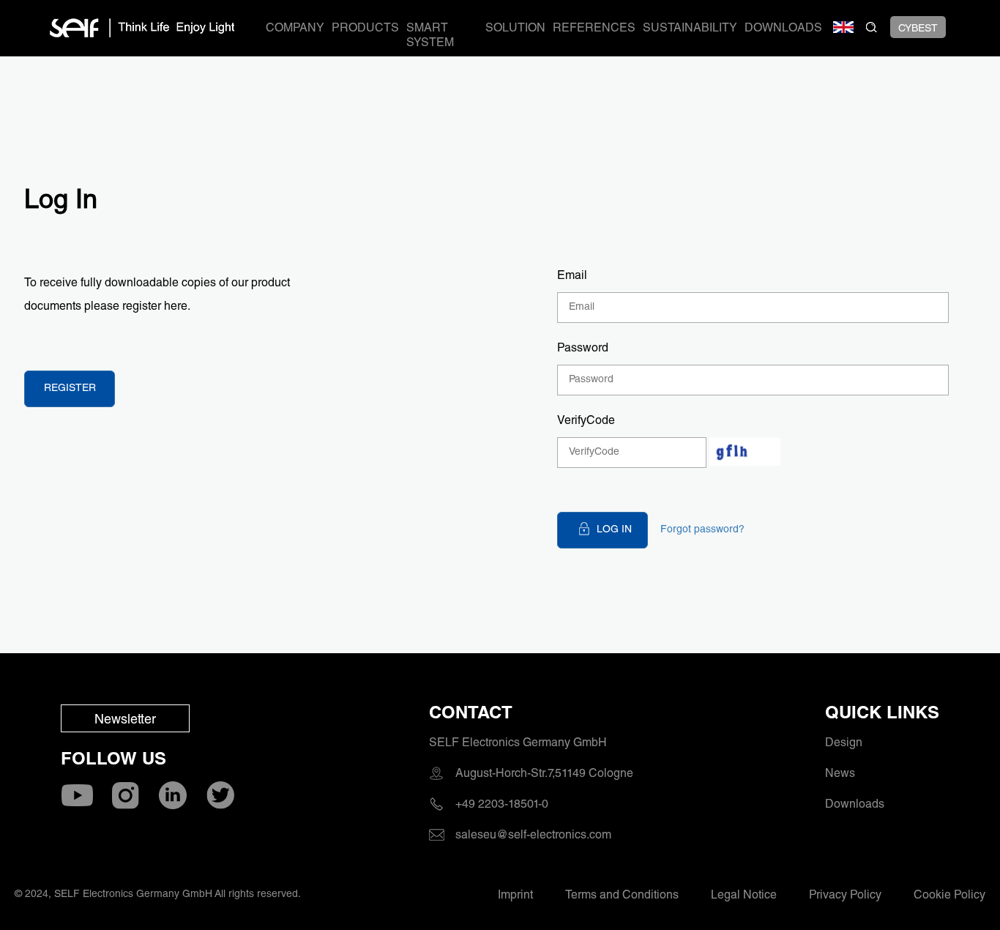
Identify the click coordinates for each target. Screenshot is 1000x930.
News (840, 775)
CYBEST (918, 29)
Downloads (854, 805)
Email (572, 277)
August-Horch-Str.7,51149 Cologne (544, 775)
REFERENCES (594, 29)
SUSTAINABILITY (690, 29)
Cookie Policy (949, 896)
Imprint (515, 896)
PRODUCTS (365, 29)
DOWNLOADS (783, 29)
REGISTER (70, 389)
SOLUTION (515, 29)
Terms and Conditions (622, 896)
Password (582, 349)
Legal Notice (744, 896)
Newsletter (125, 720)
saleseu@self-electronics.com (533, 836)
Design (843, 744)
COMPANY (295, 29)
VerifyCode (586, 422)
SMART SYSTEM (430, 36)
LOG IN (614, 530)
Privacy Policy (845, 896)
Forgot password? (702, 530)
